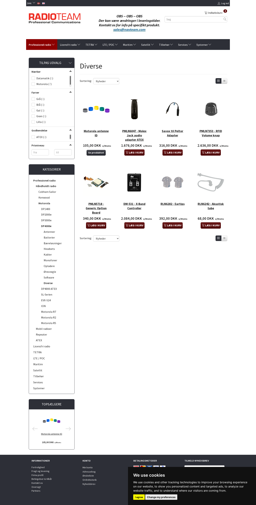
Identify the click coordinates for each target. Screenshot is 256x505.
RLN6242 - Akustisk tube (211, 206)
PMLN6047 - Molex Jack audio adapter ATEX (134, 135)
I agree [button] (139, 497)
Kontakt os (37, 482)
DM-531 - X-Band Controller (134, 206)
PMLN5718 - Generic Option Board (96, 208)
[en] (43, 3)
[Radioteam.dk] (54, 17)
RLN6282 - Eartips (173, 204)
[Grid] (218, 81)
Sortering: (86, 81)
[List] (224, 81)
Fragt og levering (40, 471)
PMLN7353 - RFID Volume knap (211, 133)
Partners (36, 490)
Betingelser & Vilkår (42, 478)
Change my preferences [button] (161, 497)
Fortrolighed (38, 467)
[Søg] (225, 19)
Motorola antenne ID (51, 433)
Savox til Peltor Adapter (172, 133)
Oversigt (36, 486)
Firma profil (37, 475)
